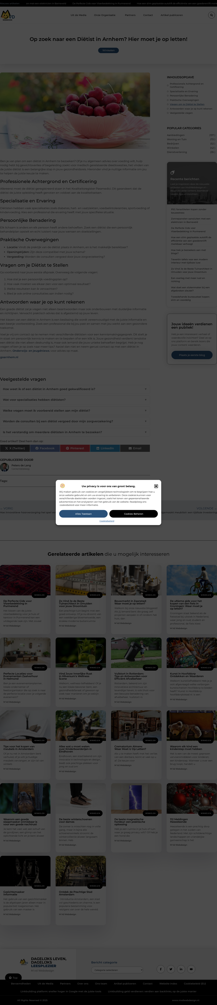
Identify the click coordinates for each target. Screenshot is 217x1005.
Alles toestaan (83, 513)
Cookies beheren (133, 513)
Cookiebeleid (107, 520)
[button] (156, 486)
